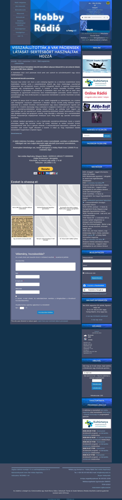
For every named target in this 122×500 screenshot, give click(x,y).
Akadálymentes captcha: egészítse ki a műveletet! (32, 305)
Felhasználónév (88, 258)
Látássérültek (19, 63)
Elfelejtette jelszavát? (99, 294)
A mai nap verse (96, 320)
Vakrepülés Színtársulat (93, 439)
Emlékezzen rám (89, 273)
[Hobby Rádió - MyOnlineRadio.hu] (96, 117)
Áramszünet (101, 431)
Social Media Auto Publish (54, 499)
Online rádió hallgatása (95, 10)
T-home (90, 38)
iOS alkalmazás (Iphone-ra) (91, 33)
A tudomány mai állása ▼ (95, 183)
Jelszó (85, 265)
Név (17, 273)
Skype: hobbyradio (104, 475)
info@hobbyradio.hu (103, 472)
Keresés (107, 136)
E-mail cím (20, 281)
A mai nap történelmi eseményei (97, 316)
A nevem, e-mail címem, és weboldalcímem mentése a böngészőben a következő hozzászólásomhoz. (46, 299)
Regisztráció (87, 294)
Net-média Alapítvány (102, 469)
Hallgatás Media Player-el (95, 14)
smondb (14, 61)
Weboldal (19, 288)
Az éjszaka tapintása (104, 437)
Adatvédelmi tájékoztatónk (101, 487)
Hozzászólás (20, 261)
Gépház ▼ (91, 235)
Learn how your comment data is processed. (53, 321)
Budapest (97, 331)
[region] (95, 25)
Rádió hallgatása (94, 12)
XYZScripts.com (70, 499)
